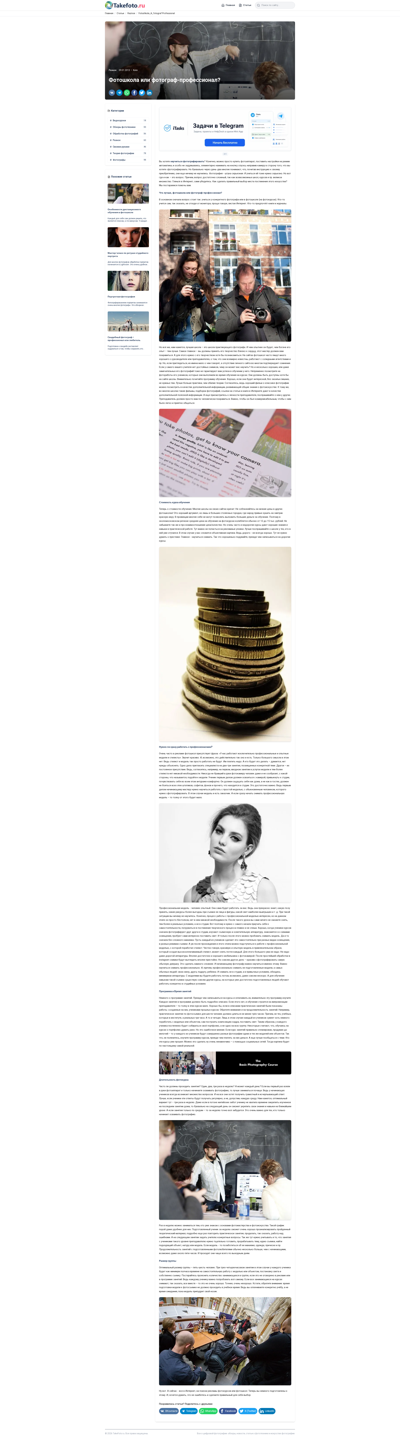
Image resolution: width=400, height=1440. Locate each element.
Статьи (120, 13)
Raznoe (131, 13)
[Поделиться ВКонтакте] (112, 93)
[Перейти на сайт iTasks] (225, 129)
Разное (112, 70)
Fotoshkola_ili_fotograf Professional (157, 13)
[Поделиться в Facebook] (134, 93)
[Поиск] (258, 5)
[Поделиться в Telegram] (119, 93)
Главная (109, 13)
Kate (135, 70)
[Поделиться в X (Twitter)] (142, 93)
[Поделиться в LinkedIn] (149, 93)
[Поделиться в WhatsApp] (127, 93)
